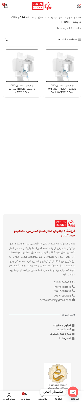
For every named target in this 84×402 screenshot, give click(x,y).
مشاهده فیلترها (67, 39)
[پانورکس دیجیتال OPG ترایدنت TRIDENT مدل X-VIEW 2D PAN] (22, 66)
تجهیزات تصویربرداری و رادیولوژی (55, 18)
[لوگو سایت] (42, 6)
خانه (78, 18)
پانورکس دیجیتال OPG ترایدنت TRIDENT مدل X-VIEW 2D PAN (22, 89)
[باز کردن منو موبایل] (78, 6)
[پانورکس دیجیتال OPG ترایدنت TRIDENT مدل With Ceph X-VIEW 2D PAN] (62, 66)
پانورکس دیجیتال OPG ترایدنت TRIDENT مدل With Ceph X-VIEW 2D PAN (62, 89)
